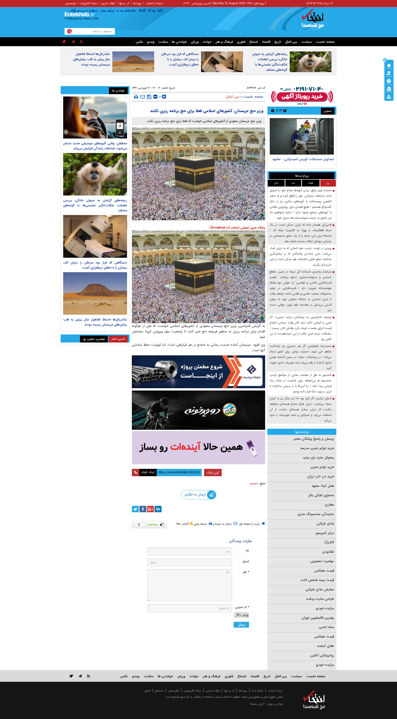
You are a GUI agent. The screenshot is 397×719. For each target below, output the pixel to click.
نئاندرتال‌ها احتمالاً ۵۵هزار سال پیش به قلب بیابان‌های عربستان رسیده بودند (91, 59)
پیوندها (137, 3)
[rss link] (88, 676)
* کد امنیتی (242, 607)
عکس (139, 41)
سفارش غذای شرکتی (320, 589)
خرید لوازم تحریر (322, 467)
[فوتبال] (389, 80)
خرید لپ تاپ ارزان (320, 476)
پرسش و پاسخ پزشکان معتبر (314, 439)
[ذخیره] (149, 97)
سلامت (163, 41)
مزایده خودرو (325, 608)
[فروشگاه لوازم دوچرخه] (198, 410)
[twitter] (64, 41)
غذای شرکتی (325, 523)
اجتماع (253, 41)
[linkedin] (158, 509)
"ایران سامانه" (256, 704)
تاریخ (277, 41)
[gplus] (150, 509)
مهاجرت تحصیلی (322, 561)
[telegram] (73, 41)
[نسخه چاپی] (136, 96)
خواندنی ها (179, 41)
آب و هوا (124, 3)
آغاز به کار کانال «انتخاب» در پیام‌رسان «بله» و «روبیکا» (134, 11)
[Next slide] (272, 110)
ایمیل (245, 561)
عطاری (329, 504)
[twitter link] (71, 676)
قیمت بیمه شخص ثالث (317, 580)
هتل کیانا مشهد (323, 486)
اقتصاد (266, 41)
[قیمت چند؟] (389, 72)
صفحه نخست (325, 41)
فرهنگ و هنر (224, 41)
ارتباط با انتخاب (154, 3)
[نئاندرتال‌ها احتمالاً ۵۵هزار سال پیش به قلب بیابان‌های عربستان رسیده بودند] (95, 293)
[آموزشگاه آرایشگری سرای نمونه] (198, 447)
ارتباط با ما (257, 690)
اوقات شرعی (108, 3)
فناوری (241, 41)
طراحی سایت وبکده (320, 599)
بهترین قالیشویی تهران (318, 617)
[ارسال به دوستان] (142, 96)
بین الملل (291, 41)
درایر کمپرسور (324, 533)
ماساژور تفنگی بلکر (321, 495)
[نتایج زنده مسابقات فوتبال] (389, 96)
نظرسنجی (70, 3)
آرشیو (147, 690)
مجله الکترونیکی (192, 690)
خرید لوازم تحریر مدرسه (317, 448)
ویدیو (150, 41)
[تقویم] (389, 88)
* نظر (246, 572)
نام (247, 550)
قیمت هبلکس (324, 570)
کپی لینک (213, 472)
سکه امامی (326, 627)
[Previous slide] (284, 110)
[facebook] (142, 509)
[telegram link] (80, 676)
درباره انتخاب (275, 690)
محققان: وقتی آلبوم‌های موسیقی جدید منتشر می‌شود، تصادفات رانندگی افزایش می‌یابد (95, 146)
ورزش (195, 41)
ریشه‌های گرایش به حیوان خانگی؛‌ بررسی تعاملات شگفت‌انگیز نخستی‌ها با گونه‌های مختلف (269, 61)
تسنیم (254, 483)
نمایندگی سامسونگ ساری (316, 514)
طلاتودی (328, 552)
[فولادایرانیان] (198, 371)
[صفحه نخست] (389, 65)
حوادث (207, 41)
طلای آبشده (325, 646)
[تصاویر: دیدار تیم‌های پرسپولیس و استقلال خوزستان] (302, 136)
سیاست (306, 41)
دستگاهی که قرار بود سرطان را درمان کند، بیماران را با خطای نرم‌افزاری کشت (180, 59)
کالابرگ (329, 542)
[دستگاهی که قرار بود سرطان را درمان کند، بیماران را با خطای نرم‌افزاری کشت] (95, 236)
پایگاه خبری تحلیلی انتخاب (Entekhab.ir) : (237, 227)
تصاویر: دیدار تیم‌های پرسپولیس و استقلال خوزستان (302, 161)
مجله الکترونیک (88, 3)
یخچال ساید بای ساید (318, 457)
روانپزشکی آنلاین (322, 655)
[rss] (81, 41)
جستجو (159, 690)
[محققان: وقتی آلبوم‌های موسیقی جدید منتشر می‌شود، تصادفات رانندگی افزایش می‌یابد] (95, 117)
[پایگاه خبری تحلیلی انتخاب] (316, 21)
